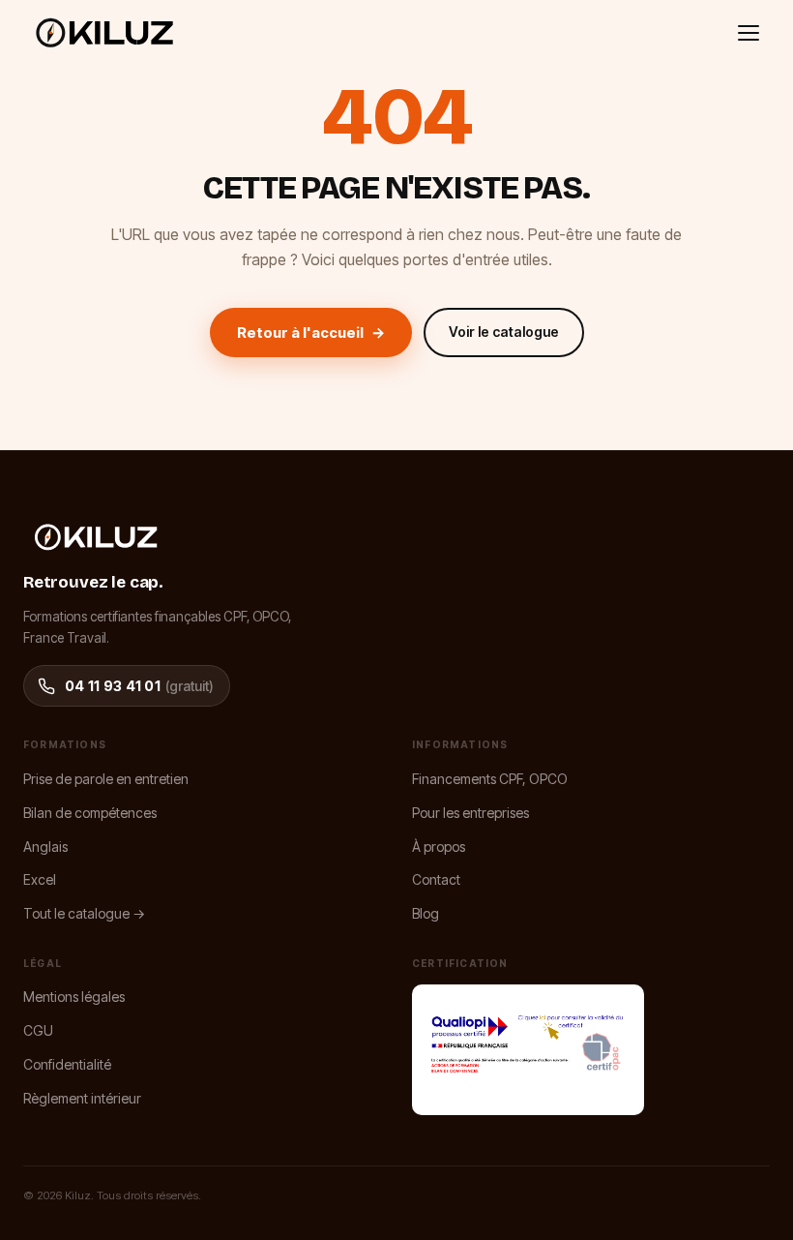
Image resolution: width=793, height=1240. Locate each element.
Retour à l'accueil (311, 332)
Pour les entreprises (470, 812)
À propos (438, 846)
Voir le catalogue (504, 331)
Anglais (45, 846)
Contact (436, 879)
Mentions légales (74, 996)
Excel (39, 879)
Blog (425, 913)
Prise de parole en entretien (106, 779)
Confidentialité (67, 1064)
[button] (748, 33)
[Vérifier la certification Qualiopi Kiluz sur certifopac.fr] (528, 1049)
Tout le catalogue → (84, 913)
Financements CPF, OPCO (490, 779)
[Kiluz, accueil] (105, 33)
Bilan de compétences (90, 812)
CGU (38, 1030)
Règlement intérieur (82, 1098)
